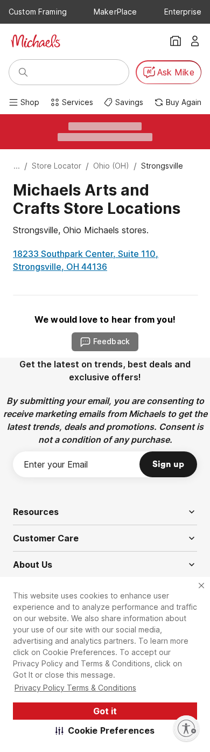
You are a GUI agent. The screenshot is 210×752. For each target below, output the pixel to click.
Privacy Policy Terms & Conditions (75, 687)
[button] (105, 730)
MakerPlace (115, 11)
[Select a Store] (175, 40)
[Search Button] (23, 72)
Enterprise (182, 11)
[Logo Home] (35, 41)
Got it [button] (105, 711)
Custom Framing (38, 11)
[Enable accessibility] (186, 728)
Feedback (111, 341)
